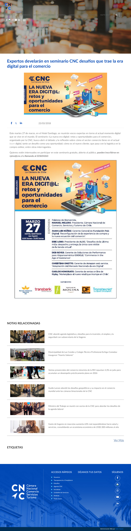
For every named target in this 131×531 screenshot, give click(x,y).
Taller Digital (119, 529)
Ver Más (119, 440)
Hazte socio (105, 15)
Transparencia (24, 15)
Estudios (37, 15)
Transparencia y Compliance (63, 480)
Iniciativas (61, 15)
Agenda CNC (49, 15)
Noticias (93, 15)
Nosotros (10, 15)
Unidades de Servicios (78, 15)
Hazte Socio (58, 498)
